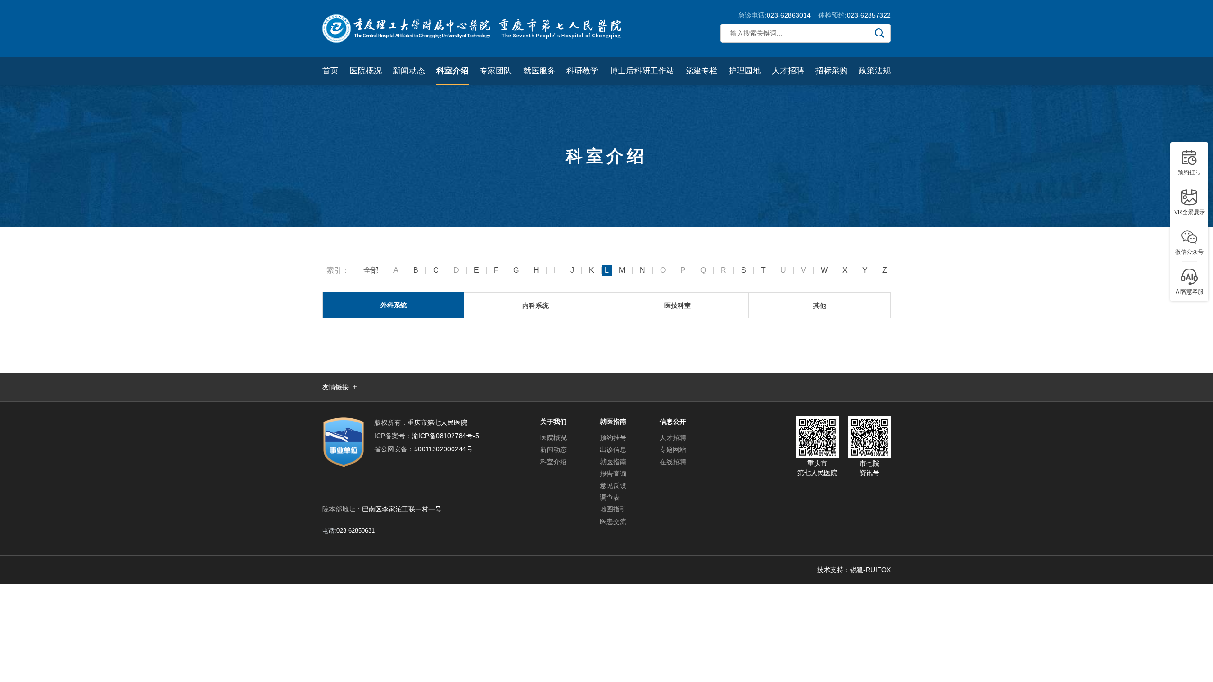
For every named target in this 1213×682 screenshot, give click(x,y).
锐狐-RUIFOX (870, 570)
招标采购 (831, 70)
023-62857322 (869, 15)
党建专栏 (701, 70)
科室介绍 (452, 70)
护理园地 (745, 70)
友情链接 (335, 387)
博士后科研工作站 (642, 70)
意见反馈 (613, 485)
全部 (371, 270)
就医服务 (539, 70)
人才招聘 (788, 70)
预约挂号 (613, 437)
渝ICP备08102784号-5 (426, 436)
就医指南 (613, 462)
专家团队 (496, 70)
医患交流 (613, 521)
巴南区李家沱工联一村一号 (402, 509)
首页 (330, 70)
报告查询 (613, 473)
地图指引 (613, 509)
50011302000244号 (423, 449)
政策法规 (875, 70)
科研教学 (582, 70)
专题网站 (673, 449)
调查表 (610, 497)
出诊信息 (613, 449)
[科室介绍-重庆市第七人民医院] (473, 28)
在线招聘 (673, 462)
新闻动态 (409, 70)
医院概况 (366, 70)
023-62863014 (789, 15)
